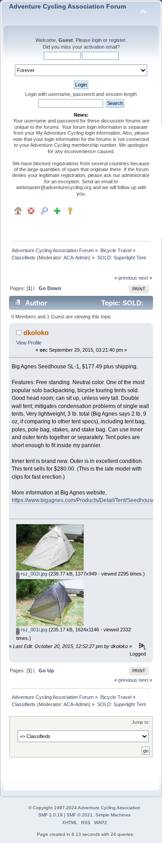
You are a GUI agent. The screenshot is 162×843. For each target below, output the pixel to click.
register (117, 40)
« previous (125, 278)
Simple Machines (112, 814)
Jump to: (141, 722)
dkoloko (36, 332)
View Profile (28, 342)
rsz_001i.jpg (33, 629)
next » (145, 278)
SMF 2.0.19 (50, 814)
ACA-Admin (76, 257)
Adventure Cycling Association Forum (67, 6)
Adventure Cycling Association (109, 807)
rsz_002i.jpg (33, 573)
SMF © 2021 (80, 814)
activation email (100, 47)
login (97, 40)
